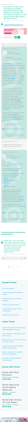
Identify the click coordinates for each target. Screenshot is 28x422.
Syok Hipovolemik (8, 288)
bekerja (5, 68)
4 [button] (14, 266)
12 (2, 258)
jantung (8, 63)
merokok (15, 114)
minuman (13, 116)
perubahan (16, 119)
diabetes (6, 182)
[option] (14, 249)
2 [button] (10, 266)
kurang (23, 206)
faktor (12, 99)
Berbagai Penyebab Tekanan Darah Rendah (12, 359)
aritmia (21, 77)
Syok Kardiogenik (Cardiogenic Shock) (12, 293)
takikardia (14, 65)
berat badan (16, 117)
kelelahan (5, 75)
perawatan (21, 199)
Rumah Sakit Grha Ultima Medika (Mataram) (10, 387)
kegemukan (7, 180)
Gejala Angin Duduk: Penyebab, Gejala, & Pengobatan (13, 347)
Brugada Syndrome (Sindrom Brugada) (12, 299)
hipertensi (14, 180)
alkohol (5, 117)
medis (22, 75)
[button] (14, 44)
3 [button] (12, 266)
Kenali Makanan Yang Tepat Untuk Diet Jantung (13, 335)
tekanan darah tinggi (9, 191)
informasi (10, 204)
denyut (5, 198)
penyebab (17, 99)
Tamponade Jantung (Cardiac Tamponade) (12, 310)
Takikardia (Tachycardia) (10, 305)
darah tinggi (11, 78)
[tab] (14, 133)
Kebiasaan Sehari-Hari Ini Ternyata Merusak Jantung (14, 341)
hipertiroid (7, 183)
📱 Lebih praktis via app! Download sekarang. (14, 128)
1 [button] (8, 266)
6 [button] (19, 266)
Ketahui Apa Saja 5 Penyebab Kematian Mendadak (12, 353)
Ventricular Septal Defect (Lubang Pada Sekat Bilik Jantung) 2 (13, 328)
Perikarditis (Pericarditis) (10, 315)
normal (19, 169)
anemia (6, 178)
